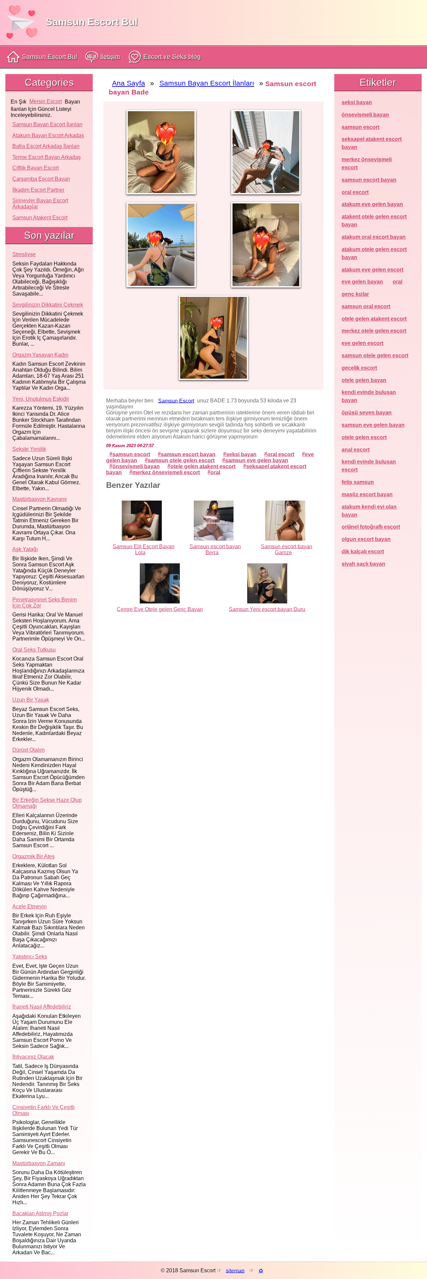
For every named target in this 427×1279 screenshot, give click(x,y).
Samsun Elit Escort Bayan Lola (143, 549)
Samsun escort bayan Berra (215, 549)
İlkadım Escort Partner (38, 190)
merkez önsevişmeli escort (166, 472)
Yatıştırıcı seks (29, 956)
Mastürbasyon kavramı (39, 499)
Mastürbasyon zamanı (38, 1163)
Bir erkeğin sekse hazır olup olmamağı (47, 803)
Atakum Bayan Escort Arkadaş (48, 135)
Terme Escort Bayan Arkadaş (46, 157)
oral (215, 472)
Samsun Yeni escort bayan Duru (267, 609)
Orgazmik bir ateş (33, 856)
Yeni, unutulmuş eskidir (40, 399)
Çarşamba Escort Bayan (41, 179)
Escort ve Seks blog (172, 56)
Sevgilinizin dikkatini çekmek (47, 305)
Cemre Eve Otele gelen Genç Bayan (160, 609)
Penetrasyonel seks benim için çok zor (44, 602)
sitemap (235, 1270)
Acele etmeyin (29, 906)
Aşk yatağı (25, 549)
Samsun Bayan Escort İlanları (47, 124)
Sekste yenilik (29, 449)
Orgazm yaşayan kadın (40, 355)
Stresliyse (24, 254)
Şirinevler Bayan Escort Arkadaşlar (40, 203)
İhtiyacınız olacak (33, 1057)
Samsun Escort (176, 400)
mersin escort (45, 101)
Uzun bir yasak (30, 700)
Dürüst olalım (28, 750)
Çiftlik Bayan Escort (35, 168)
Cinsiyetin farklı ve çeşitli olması (43, 1110)
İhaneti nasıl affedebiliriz (41, 1007)
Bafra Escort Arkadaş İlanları (45, 146)
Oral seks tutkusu (34, 650)
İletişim (110, 56)
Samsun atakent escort (39, 217)
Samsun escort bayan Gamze (286, 549)
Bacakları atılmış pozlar (40, 1213)
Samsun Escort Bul (91, 21)
